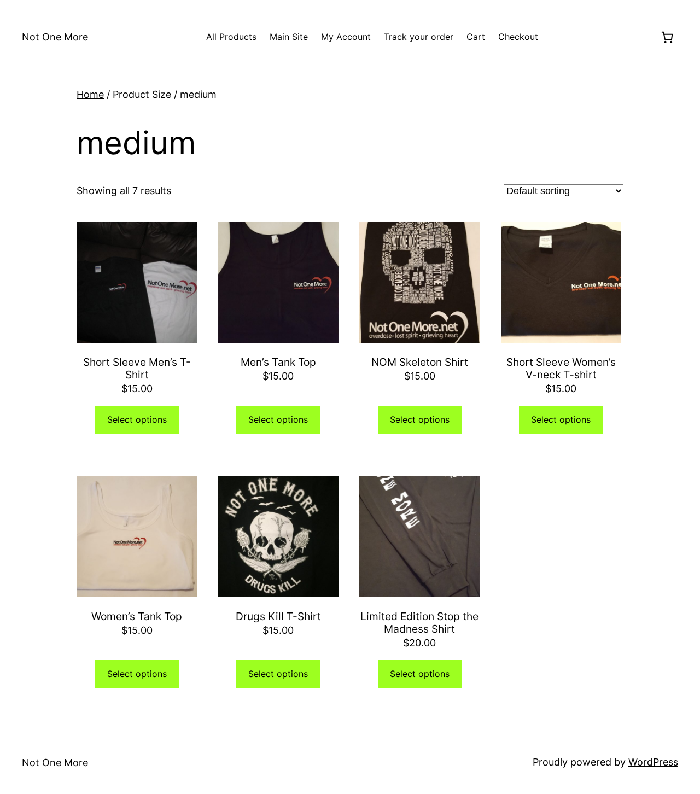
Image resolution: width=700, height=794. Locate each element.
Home (90, 94)
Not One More (55, 37)
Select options (137, 419)
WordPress (653, 762)
